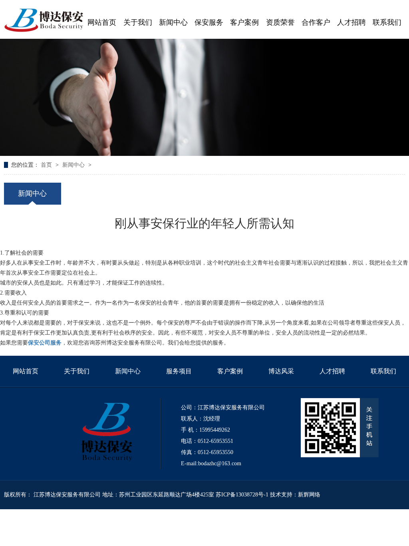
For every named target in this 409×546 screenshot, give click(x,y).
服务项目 (179, 371)
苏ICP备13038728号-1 (242, 495)
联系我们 (383, 371)
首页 (47, 165)
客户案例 (230, 371)
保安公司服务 (45, 343)
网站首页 (25, 371)
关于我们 (76, 371)
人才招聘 (332, 371)
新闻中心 (74, 165)
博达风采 (281, 371)
